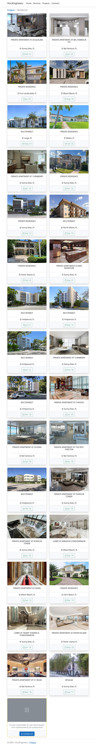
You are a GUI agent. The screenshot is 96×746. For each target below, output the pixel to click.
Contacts (55, 3)
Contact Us (28, 733)
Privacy (33, 742)
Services (37, 3)
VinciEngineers (15, 3)
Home (28, 3)
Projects (46, 3)
